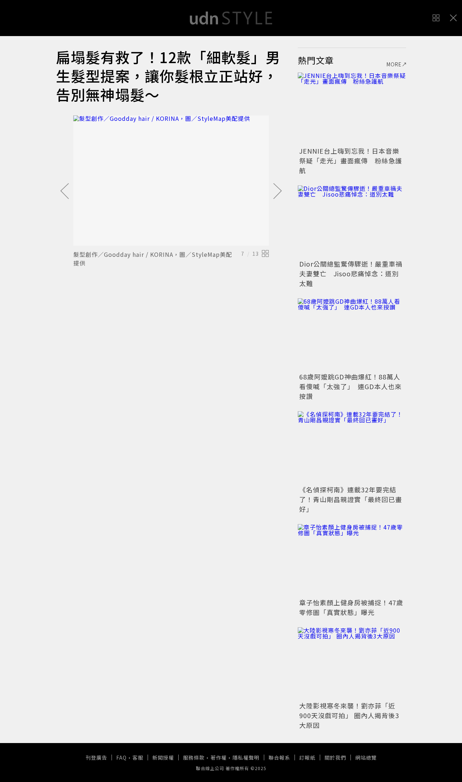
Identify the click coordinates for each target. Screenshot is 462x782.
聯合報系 (279, 757)
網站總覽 (366, 757)
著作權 (218, 757)
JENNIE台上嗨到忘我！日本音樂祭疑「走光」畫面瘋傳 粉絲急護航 (350, 160)
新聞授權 (163, 757)
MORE (394, 64)
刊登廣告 (96, 757)
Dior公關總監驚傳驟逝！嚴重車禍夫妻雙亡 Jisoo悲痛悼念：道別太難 (350, 273)
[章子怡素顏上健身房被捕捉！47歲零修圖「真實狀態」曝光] (352, 560)
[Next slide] (277, 191)
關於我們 (335, 757)
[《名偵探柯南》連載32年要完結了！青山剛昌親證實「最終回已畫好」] (352, 447)
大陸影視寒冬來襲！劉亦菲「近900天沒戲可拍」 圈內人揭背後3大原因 (349, 715)
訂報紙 (307, 757)
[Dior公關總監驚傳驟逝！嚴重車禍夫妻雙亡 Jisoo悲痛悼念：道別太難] (352, 221)
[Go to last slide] (64, 191)
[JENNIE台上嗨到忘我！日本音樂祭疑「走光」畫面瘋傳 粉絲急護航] (352, 109)
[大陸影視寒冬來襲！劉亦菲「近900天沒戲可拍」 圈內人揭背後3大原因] (352, 663)
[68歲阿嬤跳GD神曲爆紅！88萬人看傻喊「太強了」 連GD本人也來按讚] (352, 334)
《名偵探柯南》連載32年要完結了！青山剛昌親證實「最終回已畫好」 (350, 499)
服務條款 (194, 757)
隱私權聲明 (246, 757)
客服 (137, 757)
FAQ (121, 757)
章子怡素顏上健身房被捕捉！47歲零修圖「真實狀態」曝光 (351, 607)
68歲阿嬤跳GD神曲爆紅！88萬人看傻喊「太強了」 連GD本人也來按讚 (350, 386)
